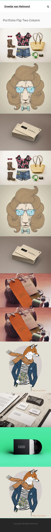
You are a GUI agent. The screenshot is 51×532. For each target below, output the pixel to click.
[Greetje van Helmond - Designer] (17, 6)
